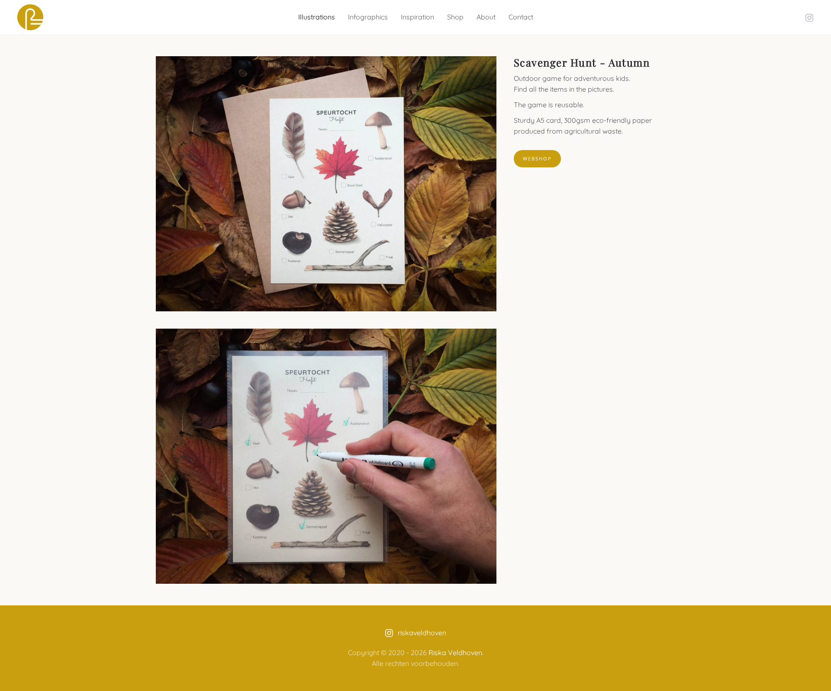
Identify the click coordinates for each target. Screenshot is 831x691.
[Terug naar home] (30, 17)
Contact (521, 17)
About (486, 17)
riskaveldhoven (422, 632)
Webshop (537, 158)
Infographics (368, 17)
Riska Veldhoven (455, 652)
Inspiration (417, 17)
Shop (455, 17)
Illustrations (316, 17)
